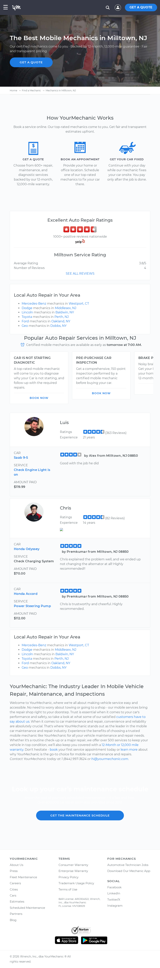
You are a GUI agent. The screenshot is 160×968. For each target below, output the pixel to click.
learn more (129, 749)
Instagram (115, 905)
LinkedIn (113, 893)
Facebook (114, 887)
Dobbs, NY (58, 326)
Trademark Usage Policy (76, 883)
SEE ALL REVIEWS (80, 273)
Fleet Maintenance (23, 877)
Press (14, 871)
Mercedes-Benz (34, 303)
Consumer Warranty (73, 865)
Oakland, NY (60, 321)
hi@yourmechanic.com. (110, 759)
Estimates (17, 901)
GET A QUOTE (141, 7)
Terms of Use (68, 889)
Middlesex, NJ (65, 308)
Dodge (27, 308)
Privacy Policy (68, 877)
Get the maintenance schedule (80, 815)
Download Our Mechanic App (128, 871)
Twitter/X (113, 899)
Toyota (27, 317)
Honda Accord (25, 594)
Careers (15, 883)
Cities (14, 889)
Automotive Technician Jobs (127, 865)
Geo (25, 326)
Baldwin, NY (64, 312)
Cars (13, 895)
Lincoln (27, 312)
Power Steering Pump (32, 606)
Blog (13, 920)
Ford (25, 321)
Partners (16, 914)
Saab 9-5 (21, 457)
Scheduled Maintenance (27, 908)
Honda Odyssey (26, 549)
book (54, 749)
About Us (16, 865)
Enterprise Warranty (73, 871)
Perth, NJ (61, 317)
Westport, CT (79, 303)
